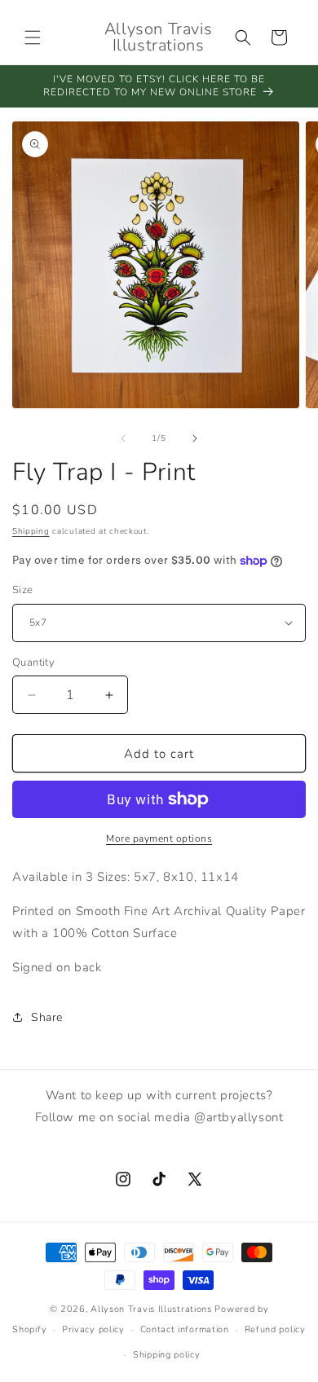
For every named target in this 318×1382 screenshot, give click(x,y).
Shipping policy (167, 1355)
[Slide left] (123, 438)
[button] (33, 37)
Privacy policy (93, 1329)
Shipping (31, 531)
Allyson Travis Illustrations (151, 1309)
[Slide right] (195, 438)
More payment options (159, 838)
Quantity (33, 662)
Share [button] (47, 1017)
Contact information (184, 1329)
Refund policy (275, 1329)
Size (22, 590)
